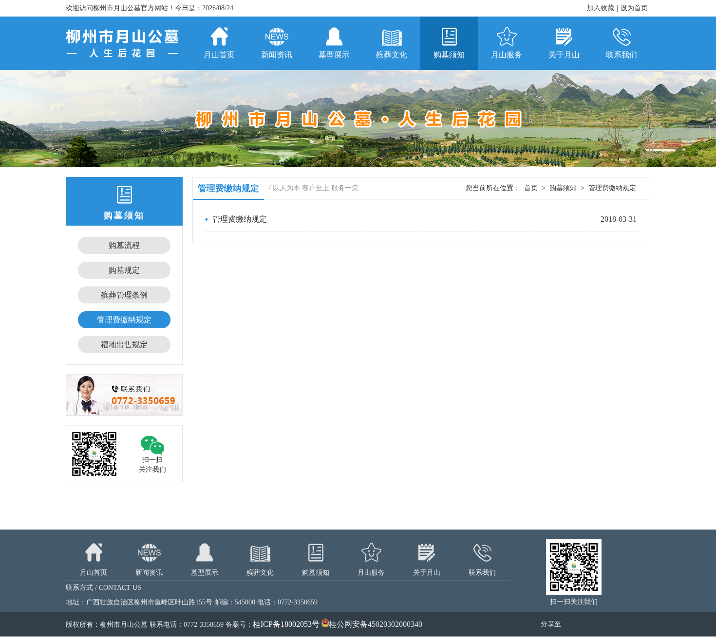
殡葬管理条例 (124, 295)
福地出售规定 (124, 344)
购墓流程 (124, 245)
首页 (531, 188)
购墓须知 (563, 188)
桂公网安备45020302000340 (375, 624)
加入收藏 (600, 8)
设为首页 (634, 8)
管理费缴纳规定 (124, 320)
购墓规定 (124, 270)
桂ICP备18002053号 (286, 624)
